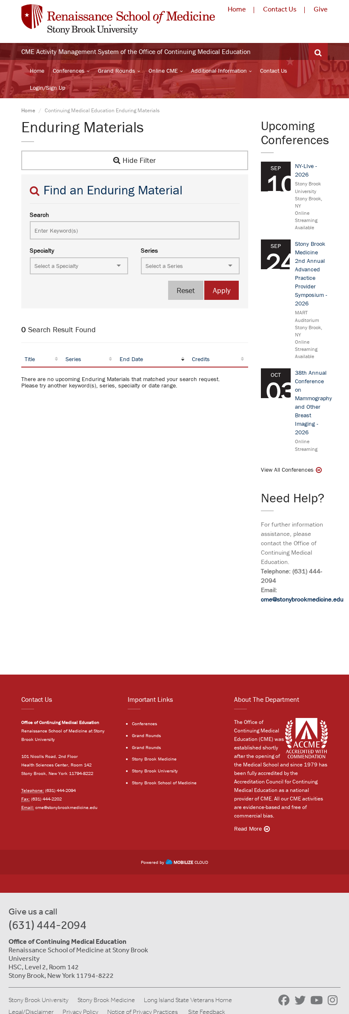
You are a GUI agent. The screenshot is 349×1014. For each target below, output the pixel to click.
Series (149, 250)
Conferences (69, 70)
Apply (221, 290)
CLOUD (191, 862)
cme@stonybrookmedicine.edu (302, 599)
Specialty (42, 250)
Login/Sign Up (47, 87)
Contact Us (280, 9)
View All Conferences (287, 469)
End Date (131, 359)
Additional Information (219, 70)
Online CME (163, 70)
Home (237, 9)
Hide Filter (138, 160)
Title (30, 359)
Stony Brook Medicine (154, 759)
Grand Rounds (116, 70)
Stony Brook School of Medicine (164, 783)
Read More (248, 828)
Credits (201, 359)
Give (321, 9)
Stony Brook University (155, 771)
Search (39, 215)
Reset (186, 290)
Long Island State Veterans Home (188, 1000)
